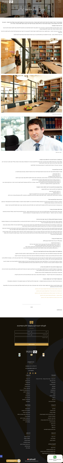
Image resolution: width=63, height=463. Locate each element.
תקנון (54, 394)
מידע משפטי (27, 380)
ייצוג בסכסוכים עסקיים (51, 449)
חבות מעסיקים (27, 436)
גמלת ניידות (27, 422)
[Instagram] (33, 373)
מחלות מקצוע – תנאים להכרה (51, 295)
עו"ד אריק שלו (52, 380)
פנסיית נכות (53, 438)
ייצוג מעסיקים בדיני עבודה (25, 390)
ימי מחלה (53, 427)
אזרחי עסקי (53, 447)
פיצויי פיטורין (52, 410)
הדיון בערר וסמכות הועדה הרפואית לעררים (48, 288)
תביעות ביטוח (52, 440)
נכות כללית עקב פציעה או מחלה (23, 414)
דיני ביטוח (53, 436)
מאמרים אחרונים (52, 401)
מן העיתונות (53, 390)
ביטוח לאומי (27, 408)
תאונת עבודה (27, 416)
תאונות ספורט (27, 440)
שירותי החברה (52, 384)
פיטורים (53, 408)
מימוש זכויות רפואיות (26, 410)
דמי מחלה (53, 425)
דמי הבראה (53, 423)
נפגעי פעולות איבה (26, 420)
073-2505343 (31, 370)
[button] (1, 456)
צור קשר (53, 399)
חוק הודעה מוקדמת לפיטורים (49, 429)
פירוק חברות (27, 397)
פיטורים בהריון (52, 422)
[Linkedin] (30, 373)
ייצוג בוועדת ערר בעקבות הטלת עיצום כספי (48, 293)
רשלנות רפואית (27, 438)
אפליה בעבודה (52, 412)
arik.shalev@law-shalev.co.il (31, 368)
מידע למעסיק (27, 384)
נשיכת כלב (28, 448)
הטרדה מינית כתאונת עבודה (51, 297)
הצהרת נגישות (52, 395)
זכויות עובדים (27, 386)
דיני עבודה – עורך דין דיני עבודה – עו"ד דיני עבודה (45, 378)
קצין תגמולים (27, 446)
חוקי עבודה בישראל (26, 399)
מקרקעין (53, 386)
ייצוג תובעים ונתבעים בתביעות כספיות (47, 451)
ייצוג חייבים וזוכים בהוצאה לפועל (48, 453)
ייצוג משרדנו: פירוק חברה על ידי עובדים (49, 291)
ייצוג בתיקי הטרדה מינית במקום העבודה (47, 414)
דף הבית (39, 16)
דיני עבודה (28, 378)
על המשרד (53, 382)
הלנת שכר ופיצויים (51, 418)
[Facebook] (35, 373)
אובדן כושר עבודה (26, 412)
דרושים (53, 397)
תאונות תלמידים (27, 442)
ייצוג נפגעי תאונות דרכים (25, 418)
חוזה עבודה (28, 395)
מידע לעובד (28, 382)
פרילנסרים (28, 394)
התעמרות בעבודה (51, 416)
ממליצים (53, 388)
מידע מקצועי (35, 16)
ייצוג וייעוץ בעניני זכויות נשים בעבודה (48, 420)
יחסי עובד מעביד (27, 388)
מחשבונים (28, 401)
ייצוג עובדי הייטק (27, 392)
